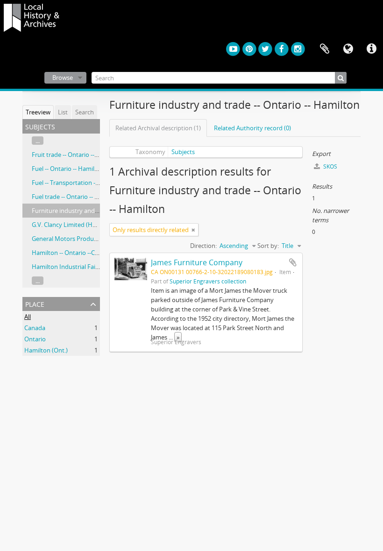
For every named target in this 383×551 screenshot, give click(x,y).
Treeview (38, 112)
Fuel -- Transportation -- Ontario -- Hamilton (92, 182)
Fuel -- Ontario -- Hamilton (68, 168)
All (27, 316)
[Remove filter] (193, 229)
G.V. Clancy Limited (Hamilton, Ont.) (81, 224)
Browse (62, 77)
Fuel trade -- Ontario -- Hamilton (76, 196)
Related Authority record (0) (252, 128)
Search (84, 112)
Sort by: (268, 245)
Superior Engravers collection (208, 281)
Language (348, 49)
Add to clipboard (293, 262)
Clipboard (324, 49)
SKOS (329, 166)
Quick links (371, 49)
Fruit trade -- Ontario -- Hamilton (77, 154)
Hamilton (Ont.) (46, 350)
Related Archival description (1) (158, 128)
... (37, 140)
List (63, 112)
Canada (34, 328)
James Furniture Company (196, 262)
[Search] (341, 78)
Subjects (183, 152)
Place (34, 303)
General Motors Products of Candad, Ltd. (88, 238)
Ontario (35, 339)
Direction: (203, 245)
